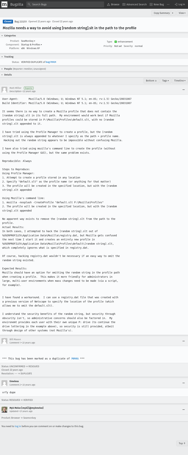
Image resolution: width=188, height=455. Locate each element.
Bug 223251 (21, 21)
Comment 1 (15, 342)
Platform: (14, 48)
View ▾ (182, 13)
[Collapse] (184, 90)
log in (18, 426)
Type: (109, 41)
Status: (15, 62)
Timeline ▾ (180, 80)
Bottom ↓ (151, 80)
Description (15, 91)
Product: (14, 41)
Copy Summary (162, 13)
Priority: (108, 46)
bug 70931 (51, 62)
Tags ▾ (165, 80)
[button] (180, 4)
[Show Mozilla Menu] (4, 4)
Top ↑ (182, 443)
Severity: (128, 46)
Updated (14, 411)
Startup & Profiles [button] (31, 44)
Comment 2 (15, 385)
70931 (75, 358)
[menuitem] (113, 4)
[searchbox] (65, 4)
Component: (12, 44)
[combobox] (65, 4)
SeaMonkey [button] (28, 41)
